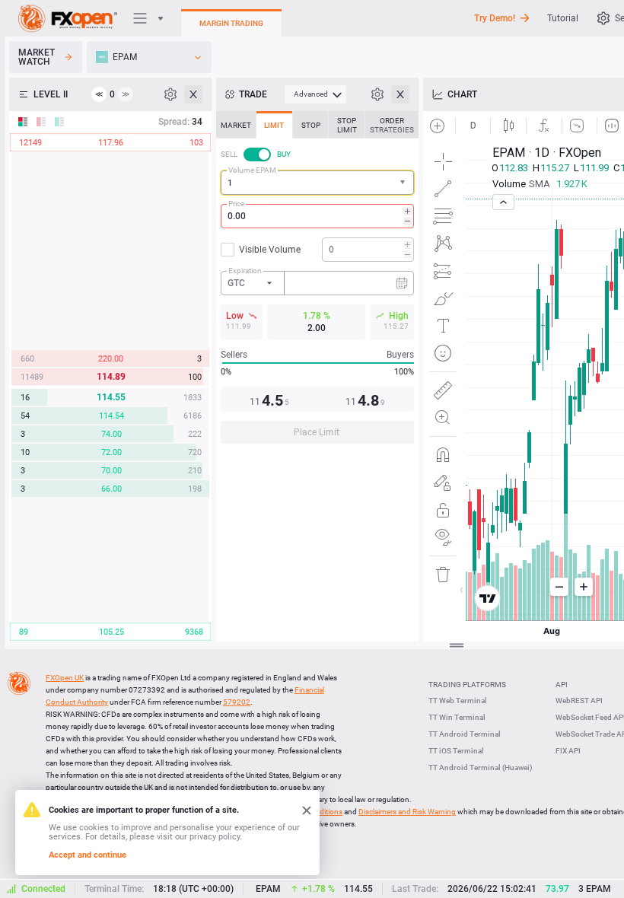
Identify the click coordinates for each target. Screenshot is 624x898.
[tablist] (317, 282)
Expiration (245, 270)
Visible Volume (270, 249)
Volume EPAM (252, 170)
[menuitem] (315, 94)
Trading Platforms (467, 684)
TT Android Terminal (464, 734)
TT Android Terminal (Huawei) (480, 767)
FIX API (568, 751)
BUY (284, 154)
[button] (404, 183)
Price (236, 203)
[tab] (236, 125)
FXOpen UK (65, 678)
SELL (229, 154)
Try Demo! (494, 18)
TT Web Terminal (457, 700)
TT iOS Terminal (456, 751)
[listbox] (149, 57)
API (562, 684)
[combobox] (317, 182)
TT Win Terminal (457, 717)
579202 (236, 702)
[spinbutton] (317, 216)
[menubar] (315, 94)
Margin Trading (231, 23)
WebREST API (579, 700)
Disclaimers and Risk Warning (407, 811)
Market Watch (36, 57)
